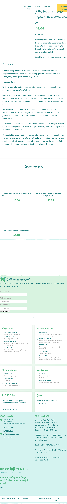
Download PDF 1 (41, 452)
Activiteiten (8, 328)
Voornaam (4, 291)
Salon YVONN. (8, 378)
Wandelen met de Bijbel (11, 348)
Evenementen (8, 394)
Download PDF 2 (41, 460)
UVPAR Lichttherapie (11, 383)
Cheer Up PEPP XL (45, 338)
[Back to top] (61, 499)
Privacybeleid (42, 403)
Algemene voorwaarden (47, 400)
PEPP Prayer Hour (10, 341)
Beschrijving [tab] (7, 64)
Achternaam (5, 298)
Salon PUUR (8, 374)
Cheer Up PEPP (44, 332)
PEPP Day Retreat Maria (47, 345)
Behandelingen (9, 370)
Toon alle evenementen (9, 409)
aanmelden (5, 311)
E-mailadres (5, 304)
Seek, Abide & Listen (45, 380)
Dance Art (42, 374)
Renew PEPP (43, 356)
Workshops (42, 370)
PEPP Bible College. (10, 332)
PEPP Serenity (43, 351)
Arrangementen (45, 328)
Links (39, 395)
